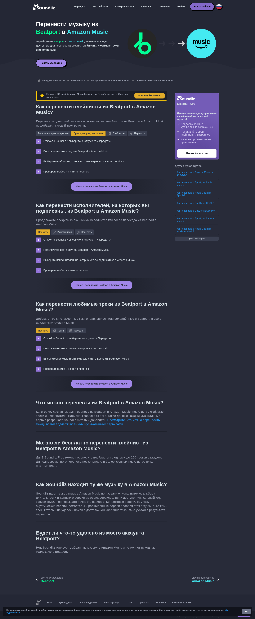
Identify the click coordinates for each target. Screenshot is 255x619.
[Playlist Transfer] (44, 6)
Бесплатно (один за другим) (53, 133)
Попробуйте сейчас (149, 95)
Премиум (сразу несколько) (88, 133)
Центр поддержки (88, 602)
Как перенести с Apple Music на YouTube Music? (194, 230)
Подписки (164, 6)
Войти (181, 6)
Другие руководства (197, 239)
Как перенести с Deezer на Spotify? (196, 211)
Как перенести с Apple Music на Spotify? (194, 194)
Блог (49, 602)
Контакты (161, 602)
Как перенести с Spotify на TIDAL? (195, 203)
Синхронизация (124, 6)
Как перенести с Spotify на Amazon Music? (196, 219)
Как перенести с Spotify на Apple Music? (194, 183)
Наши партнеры (112, 602)
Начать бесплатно (51, 63)
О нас (129, 602)
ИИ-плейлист (100, 6)
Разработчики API (181, 602)
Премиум (43, 232)
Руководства (65, 602)
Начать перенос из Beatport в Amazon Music (102, 186)
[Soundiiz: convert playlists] (38, 603)
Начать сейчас (202, 6)
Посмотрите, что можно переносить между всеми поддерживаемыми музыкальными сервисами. (98, 422)
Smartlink (146, 6)
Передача (79, 6)
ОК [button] (246, 611)
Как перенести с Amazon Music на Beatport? (195, 173)
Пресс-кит (144, 602)
